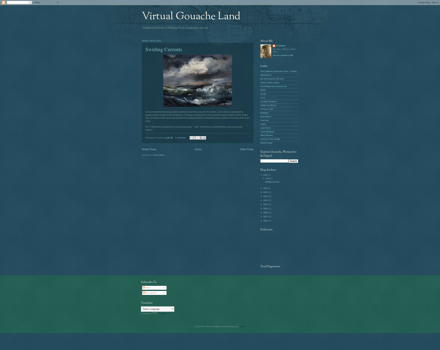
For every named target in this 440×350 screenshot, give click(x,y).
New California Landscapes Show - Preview (278, 71)
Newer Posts (149, 149)
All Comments (151, 293)
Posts (147, 288)
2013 (265, 192)
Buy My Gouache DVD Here (272, 79)
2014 (265, 188)
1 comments (180, 138)
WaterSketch (265, 75)
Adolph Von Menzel (268, 105)
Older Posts (247, 149)
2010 (265, 204)
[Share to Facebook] (201, 138)
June (268, 178)
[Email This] (191, 138)
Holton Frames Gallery (269, 83)
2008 (265, 212)
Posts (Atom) (158, 155)
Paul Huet (264, 120)
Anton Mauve (265, 117)
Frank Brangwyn (267, 132)
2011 (265, 200)
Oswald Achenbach (268, 101)
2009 (265, 209)
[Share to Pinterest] (204, 138)
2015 (265, 175)
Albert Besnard (266, 135)
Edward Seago (266, 143)
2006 (265, 221)
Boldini (263, 90)
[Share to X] (198, 138)
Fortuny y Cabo (266, 109)
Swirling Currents (163, 49)
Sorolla (263, 94)
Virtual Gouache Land (191, 16)
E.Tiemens (280, 46)
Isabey (263, 124)
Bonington (264, 113)
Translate (162, 313)
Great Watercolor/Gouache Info (273, 86)
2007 (265, 217)
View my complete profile (283, 55)
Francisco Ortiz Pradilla (270, 139)
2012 (265, 196)
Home (198, 149)
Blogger (242, 326)
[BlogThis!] (194, 138)
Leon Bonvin (265, 128)
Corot (262, 98)
